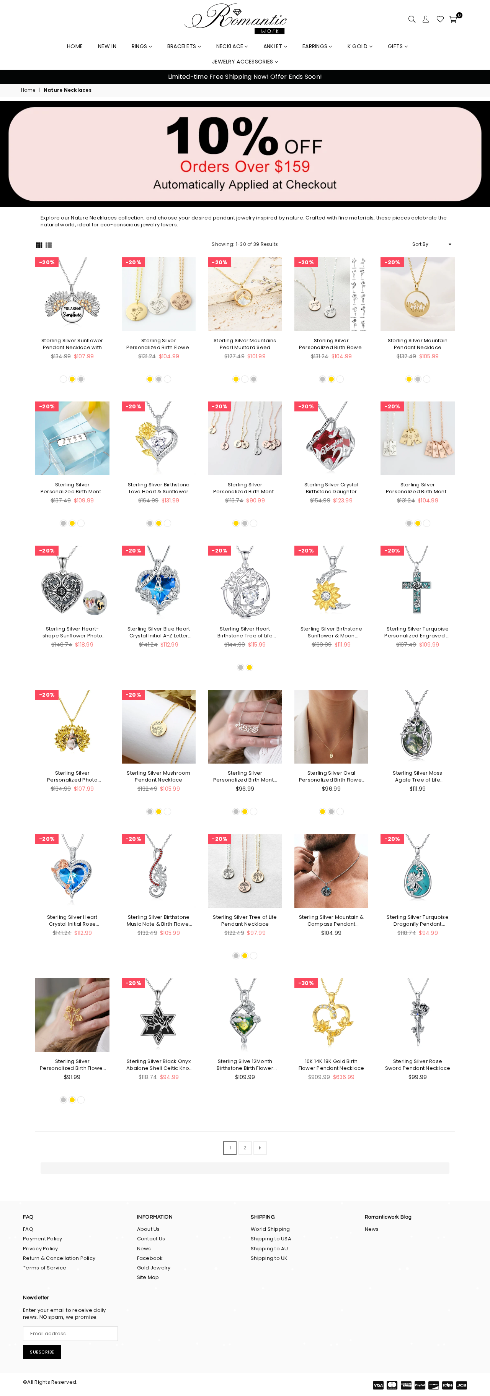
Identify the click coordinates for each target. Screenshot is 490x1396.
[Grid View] (39, 244)
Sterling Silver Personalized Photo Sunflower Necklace (72, 776)
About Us (148, 1229)
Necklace (230, 46)
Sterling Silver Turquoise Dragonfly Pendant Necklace (418, 921)
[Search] (412, 19)
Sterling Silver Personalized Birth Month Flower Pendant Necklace (72, 488)
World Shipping (270, 1229)
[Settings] (426, 19)
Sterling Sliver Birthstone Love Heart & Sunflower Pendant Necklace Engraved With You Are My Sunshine (159, 488)
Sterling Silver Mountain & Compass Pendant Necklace (331, 921)
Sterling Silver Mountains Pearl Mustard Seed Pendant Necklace (245, 344)
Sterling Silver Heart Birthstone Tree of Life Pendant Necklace (245, 632)
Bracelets (182, 46)
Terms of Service (44, 1267)
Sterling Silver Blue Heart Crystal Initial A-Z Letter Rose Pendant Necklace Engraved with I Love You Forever (158, 632)
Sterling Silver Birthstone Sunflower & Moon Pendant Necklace (332, 632)
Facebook (150, 1258)
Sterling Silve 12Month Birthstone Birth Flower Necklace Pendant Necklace (245, 1065)
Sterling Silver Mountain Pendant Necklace (418, 344)
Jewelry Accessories (243, 61)
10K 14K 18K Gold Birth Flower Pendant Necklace (331, 1065)
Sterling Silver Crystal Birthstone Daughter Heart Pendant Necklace (331, 488)
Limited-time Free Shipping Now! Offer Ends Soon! (245, 76)
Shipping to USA (271, 1238)
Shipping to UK (269, 1258)
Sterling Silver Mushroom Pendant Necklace (158, 776)
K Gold (358, 46)
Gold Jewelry (154, 1267)
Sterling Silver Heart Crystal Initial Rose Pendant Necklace (72, 921)
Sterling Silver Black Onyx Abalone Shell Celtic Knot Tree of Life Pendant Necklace (158, 1065)
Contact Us (151, 1238)
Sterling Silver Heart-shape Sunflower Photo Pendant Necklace (72, 632)
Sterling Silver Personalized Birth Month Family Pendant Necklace (245, 776)
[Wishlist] (440, 19)
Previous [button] (15, 77)
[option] (245, 77)
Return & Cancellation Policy (59, 1258)
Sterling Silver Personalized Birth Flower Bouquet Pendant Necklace (158, 344)
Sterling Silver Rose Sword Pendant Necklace (418, 1065)
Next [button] (475, 77)
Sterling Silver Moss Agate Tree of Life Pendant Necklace (417, 776)
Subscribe (42, 1352)
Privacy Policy (40, 1248)
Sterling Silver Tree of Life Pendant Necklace (245, 921)
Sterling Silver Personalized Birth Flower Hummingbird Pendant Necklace (331, 344)
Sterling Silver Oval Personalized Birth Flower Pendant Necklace (331, 776)
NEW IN (107, 46)
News (144, 1248)
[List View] (48, 244)
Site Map (148, 1277)
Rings (140, 46)
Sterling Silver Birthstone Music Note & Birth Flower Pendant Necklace (159, 921)
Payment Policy (42, 1238)
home (75, 46)
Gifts (396, 46)
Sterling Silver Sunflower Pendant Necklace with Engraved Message (72, 344)
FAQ (28, 1229)
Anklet (273, 46)
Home (28, 90)
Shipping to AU (269, 1248)
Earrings (315, 46)
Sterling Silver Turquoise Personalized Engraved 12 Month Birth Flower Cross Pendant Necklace (417, 632)
